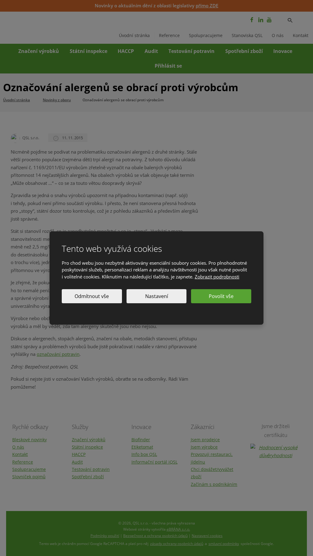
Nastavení (156, 296)
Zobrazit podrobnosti (217, 277)
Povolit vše (221, 296)
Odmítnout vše (92, 296)
